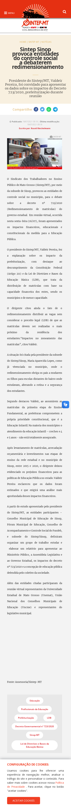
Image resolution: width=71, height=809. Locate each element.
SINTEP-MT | (35, 41)
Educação (35, 700)
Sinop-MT (35, 735)
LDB (49, 717)
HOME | (24, 41)
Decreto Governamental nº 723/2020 (34, 726)
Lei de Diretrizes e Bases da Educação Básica (34, 745)
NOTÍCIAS (46, 41)
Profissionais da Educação (34, 709)
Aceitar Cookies (24, 800)
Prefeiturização (26, 717)
